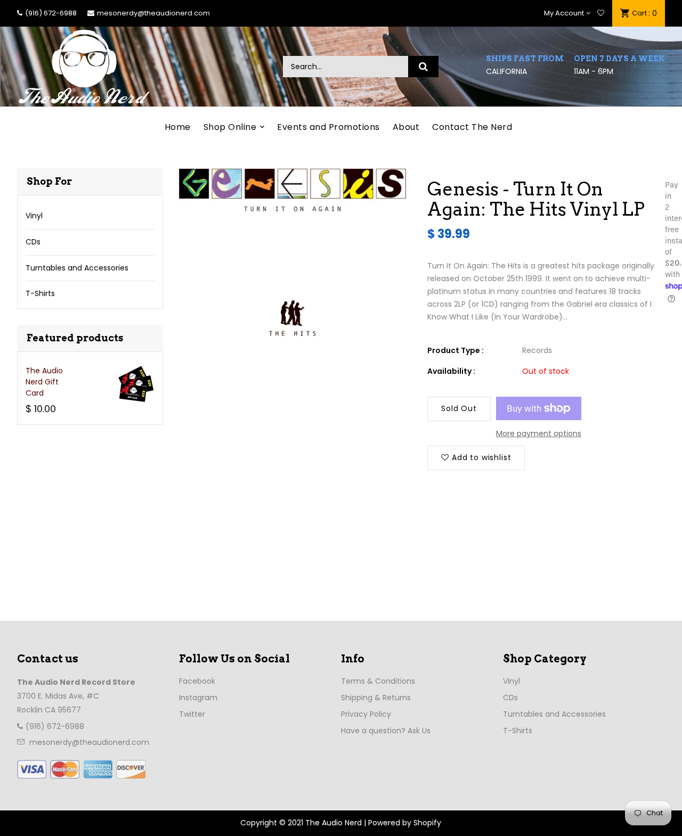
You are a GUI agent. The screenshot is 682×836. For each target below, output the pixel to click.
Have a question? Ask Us (386, 730)
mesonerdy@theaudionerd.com (153, 13)
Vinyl (34, 215)
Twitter (192, 714)
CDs (33, 241)
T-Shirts (40, 293)
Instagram (198, 697)
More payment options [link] (538, 433)
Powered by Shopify (404, 822)
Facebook (197, 681)
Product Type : (455, 350)
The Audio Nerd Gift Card (44, 381)
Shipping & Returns (376, 697)
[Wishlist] (600, 13)
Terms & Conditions (378, 681)
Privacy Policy (366, 714)
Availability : (451, 371)
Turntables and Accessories (77, 268)
